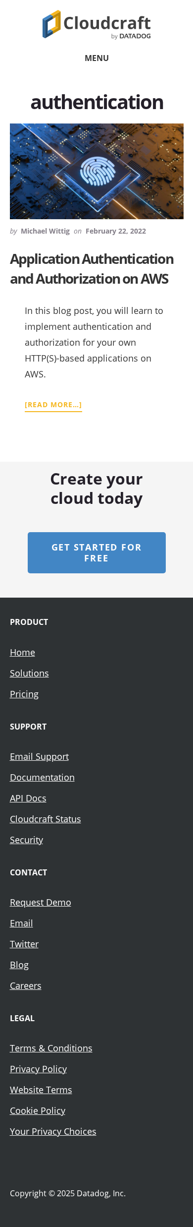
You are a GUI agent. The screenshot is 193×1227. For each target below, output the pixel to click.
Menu (97, 58)
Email (21, 923)
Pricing (24, 694)
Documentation (42, 777)
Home (22, 652)
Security (26, 840)
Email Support (39, 756)
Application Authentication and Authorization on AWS (91, 268)
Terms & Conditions (51, 1048)
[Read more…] (53, 405)
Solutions (29, 673)
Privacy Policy (38, 1069)
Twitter (24, 944)
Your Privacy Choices (53, 1131)
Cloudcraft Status (45, 819)
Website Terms (41, 1090)
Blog (19, 965)
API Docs (28, 798)
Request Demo (40, 902)
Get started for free (96, 552)
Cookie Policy (37, 1110)
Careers (26, 985)
